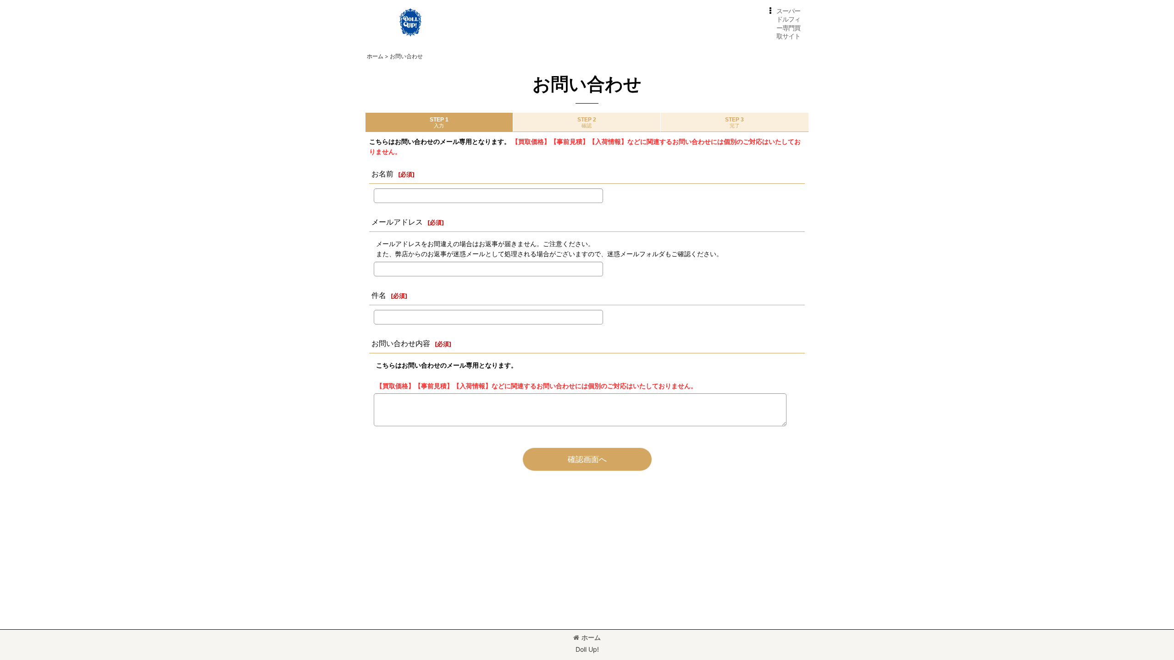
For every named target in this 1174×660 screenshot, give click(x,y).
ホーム (591, 637)
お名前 (382, 173)
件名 (378, 295)
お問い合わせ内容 (400, 343)
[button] (783, 24)
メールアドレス (397, 221)
